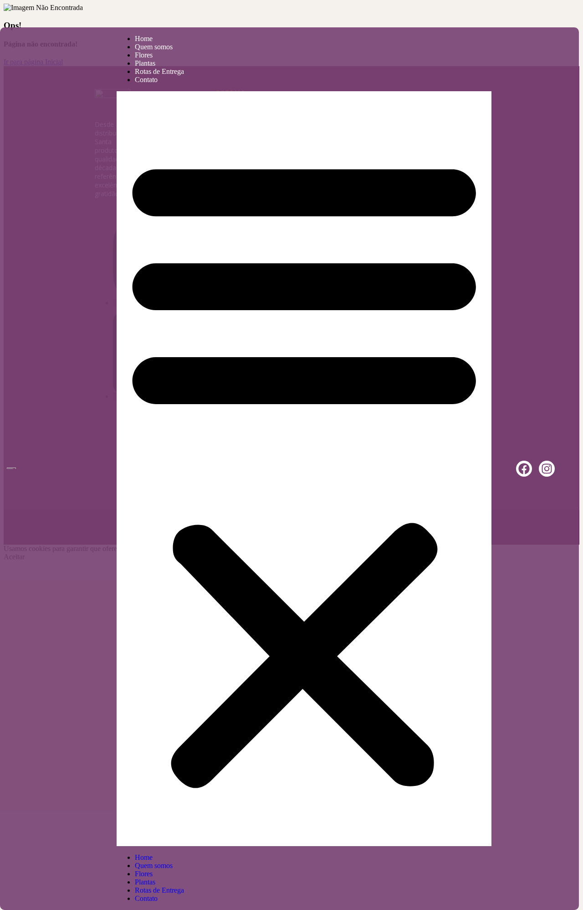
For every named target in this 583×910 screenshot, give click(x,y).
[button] (304, 468)
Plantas (145, 63)
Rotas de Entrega (159, 71)
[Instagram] (547, 469)
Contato (146, 79)
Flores (144, 55)
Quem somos (154, 47)
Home (144, 38)
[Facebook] (524, 469)
